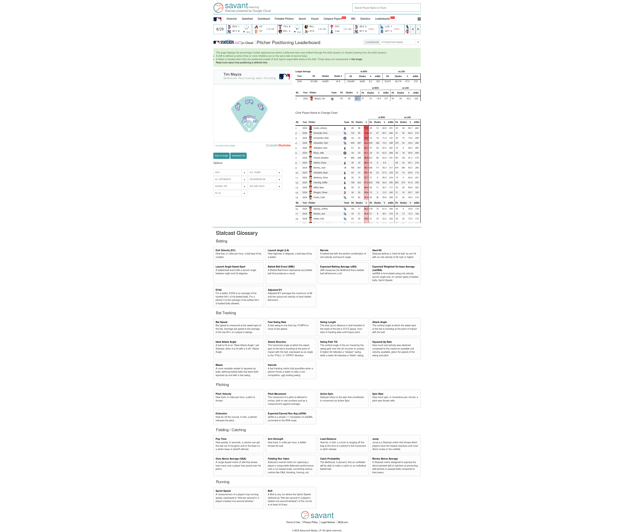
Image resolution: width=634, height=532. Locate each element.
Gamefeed (247, 18)
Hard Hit (377, 250)
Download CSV (238, 155)
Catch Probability (330, 458)
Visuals (315, 18)
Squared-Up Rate (382, 341)
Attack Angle (379, 322)
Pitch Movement (277, 393)
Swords (272, 364)
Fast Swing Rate (277, 322)
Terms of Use (293, 522)
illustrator (232, 18)
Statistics (365, 18)
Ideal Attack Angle (226, 341)
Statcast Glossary (237, 232)
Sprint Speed (223, 490)
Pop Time (221, 438)
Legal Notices (328, 522)
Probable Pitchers (284, 18)
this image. (357, 59)
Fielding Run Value (278, 458)
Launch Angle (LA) (278, 250)
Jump (375, 438)
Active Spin (326, 393)
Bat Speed (221, 322)
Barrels (324, 250)
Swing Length (328, 322)
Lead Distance (328, 438)
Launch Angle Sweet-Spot (230, 266)
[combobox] (386, 7)
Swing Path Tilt (328, 341)
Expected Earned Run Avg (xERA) (287, 413)
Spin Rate (377, 393)
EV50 (219, 289)
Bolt (270, 490)
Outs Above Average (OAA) (231, 458)
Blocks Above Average (385, 458)
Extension (221, 413)
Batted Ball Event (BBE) (281, 266)
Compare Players (333, 18)
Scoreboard (264, 18)
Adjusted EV (275, 289)
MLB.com (343, 522)
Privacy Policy (310, 522)
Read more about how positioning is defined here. (242, 62)
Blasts (219, 364)
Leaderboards (384, 18)
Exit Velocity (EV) (225, 250)
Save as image (221, 155)
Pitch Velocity (223, 393)
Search (302, 18)
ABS (353, 18)
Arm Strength (275, 438)
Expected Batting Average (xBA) (338, 266)
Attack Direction (277, 341)
